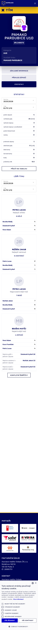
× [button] (35, 583)
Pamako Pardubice (12, 60)
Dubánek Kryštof (9, 226)
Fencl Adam (7, 230)
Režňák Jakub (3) (29, 360)
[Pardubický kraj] (28, 548)
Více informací (18, 599)
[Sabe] (10, 538)
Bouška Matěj (7, 221)
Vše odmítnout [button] (27, 620)
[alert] (19, 605)
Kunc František (8, 344)
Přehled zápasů (19, 78)
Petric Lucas (7, 261)
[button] (19, 626)
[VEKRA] (28, 538)
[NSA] (10, 528)
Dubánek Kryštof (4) (28, 354)
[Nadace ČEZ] (10, 548)
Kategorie (7, 50)
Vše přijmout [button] (9, 620)
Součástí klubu (9, 57)
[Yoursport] (28, 528)
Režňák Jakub (8, 301)
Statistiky (19, 84)
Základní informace (19, 71)
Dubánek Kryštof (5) (28, 367)
